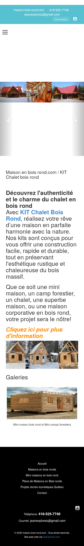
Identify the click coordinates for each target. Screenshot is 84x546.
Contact (42, 493)
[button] (6, 119)
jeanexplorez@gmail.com (42, 14)
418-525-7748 (59, 10)
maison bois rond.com (29, 10)
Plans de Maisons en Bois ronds (42, 481)
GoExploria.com (51, 536)
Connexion (61, 19)
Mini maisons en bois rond (42, 475)
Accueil (42, 463)
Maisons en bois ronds (42, 469)
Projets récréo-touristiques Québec (42, 487)
